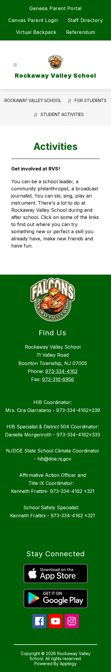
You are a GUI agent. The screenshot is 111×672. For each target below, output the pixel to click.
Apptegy (68, 663)
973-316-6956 (58, 379)
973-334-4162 (61, 371)
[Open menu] (15, 65)
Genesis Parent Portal (55, 8)
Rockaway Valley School (32, 100)
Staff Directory (85, 20)
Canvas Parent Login (33, 20)
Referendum (80, 32)
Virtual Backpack (36, 32)
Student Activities (62, 114)
